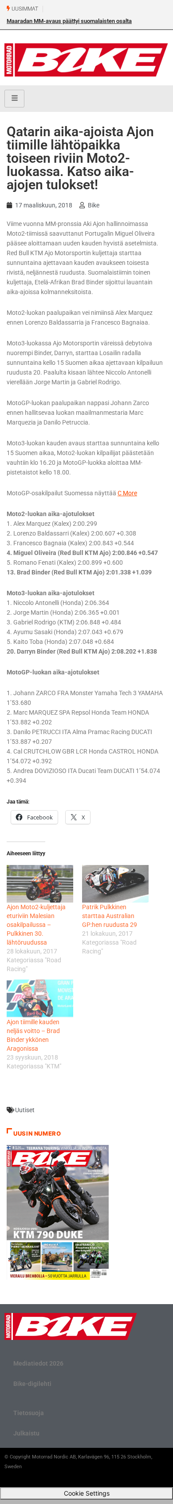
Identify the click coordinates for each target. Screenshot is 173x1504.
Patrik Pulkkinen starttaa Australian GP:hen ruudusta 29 (109, 915)
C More (127, 493)
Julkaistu (26, 1433)
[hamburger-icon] (14, 98)
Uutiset (25, 1110)
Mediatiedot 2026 (38, 1363)
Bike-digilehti (32, 1383)
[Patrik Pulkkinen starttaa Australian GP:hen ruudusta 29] (115, 884)
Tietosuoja (28, 1412)
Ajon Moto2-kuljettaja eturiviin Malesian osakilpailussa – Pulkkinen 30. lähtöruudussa (36, 924)
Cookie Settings (87, 1493)
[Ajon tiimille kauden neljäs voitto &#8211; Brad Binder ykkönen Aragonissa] (40, 999)
